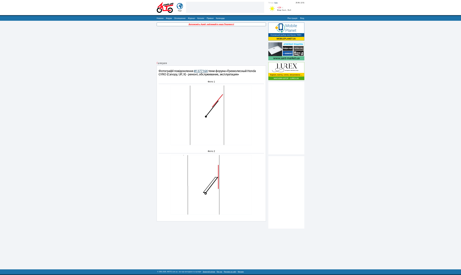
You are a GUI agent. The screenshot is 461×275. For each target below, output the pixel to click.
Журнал (191, 18)
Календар (220, 18)
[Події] (180, 8)
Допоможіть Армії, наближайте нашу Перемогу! (211, 24)
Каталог (200, 18)
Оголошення (179, 18)
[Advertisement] (225, 7)
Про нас (219, 272)
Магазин (241, 272)
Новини (160, 18)
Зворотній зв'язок (209, 272)
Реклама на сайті (230, 272)
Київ (276, 3)
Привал (210, 18)
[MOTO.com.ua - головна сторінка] (165, 12)
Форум (169, 18)
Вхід (302, 18)
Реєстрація (292, 18)
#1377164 (201, 71)
